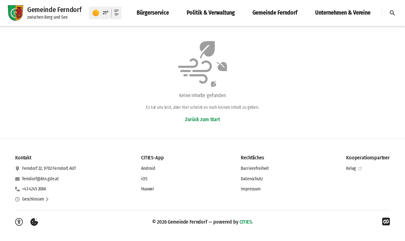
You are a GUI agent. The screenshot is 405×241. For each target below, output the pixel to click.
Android (148, 168)
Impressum (251, 189)
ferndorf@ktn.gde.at (40, 179)
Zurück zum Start (202, 119)
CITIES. (246, 222)
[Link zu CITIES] (386, 222)
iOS (144, 179)
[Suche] (392, 13)
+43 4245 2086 (34, 189)
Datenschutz (252, 179)
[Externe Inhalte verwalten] (34, 222)
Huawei (147, 189)
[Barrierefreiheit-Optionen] (19, 222)
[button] (35, 199)
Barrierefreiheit (255, 168)
